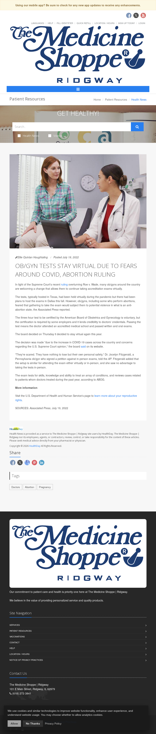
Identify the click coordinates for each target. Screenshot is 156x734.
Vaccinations (17, 636)
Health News (31, 136)
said (83, 346)
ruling (64, 284)
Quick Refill (84, 23)
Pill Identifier (65, 23)
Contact (15, 642)
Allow (14, 723)
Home (97, 99)
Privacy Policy (53, 723)
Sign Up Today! (126, 23)
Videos (57, 136)
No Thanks (33, 723)
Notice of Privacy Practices (26, 659)
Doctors (15, 487)
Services (15, 624)
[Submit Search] (137, 126)
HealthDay (34, 446)
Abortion (29, 487)
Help (50, 23)
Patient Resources (116, 99)
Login (141, 23)
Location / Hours (105, 23)
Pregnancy (45, 487)
